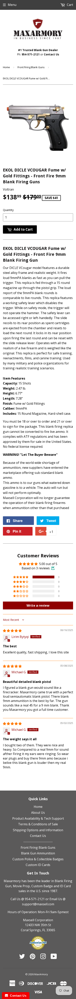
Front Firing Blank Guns (31, 67)
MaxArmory (41, 974)
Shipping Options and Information (38, 830)
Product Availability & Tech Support (38, 818)
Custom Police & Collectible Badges (38, 859)
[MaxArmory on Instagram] (43, 957)
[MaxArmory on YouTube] (54, 957)
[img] (12, 630)
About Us (38, 812)
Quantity (8, 210)
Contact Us (51, 54)
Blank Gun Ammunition (38, 853)
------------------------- (38, 841)
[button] (21, 577)
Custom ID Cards (38, 865)
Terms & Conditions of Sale (38, 824)
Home (6, 67)
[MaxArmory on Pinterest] (32, 957)
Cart (69, 5)
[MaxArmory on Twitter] (22, 957)
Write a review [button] (38, 605)
